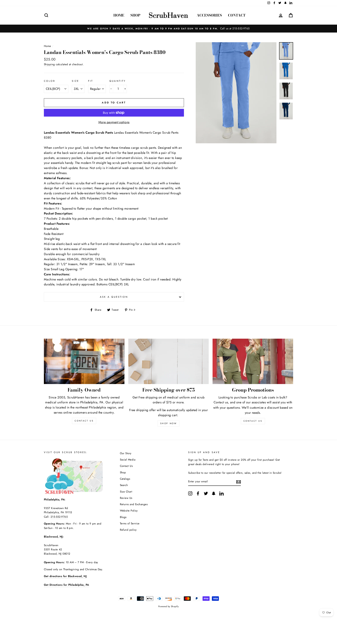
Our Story (125, 453)
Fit (90, 81)
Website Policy (129, 511)
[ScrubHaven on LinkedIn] (221, 493)
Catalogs (125, 479)
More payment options (114, 122)
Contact (237, 15)
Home (118, 15)
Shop (135, 15)
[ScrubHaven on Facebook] (198, 493)
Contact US (84, 420)
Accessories (209, 15)
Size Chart (126, 492)
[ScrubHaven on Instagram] (190, 493)
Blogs (123, 517)
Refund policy (128, 530)
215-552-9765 (59, 517)
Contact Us (252, 421)
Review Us (126, 498)
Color (49, 81)
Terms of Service (130, 523)
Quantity (117, 81)
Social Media (127, 460)
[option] (168, 28)
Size (75, 81)
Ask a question (114, 297)
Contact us (221, 402)
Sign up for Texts (198, 460)
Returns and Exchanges (134, 504)
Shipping (49, 64)
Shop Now (168, 423)
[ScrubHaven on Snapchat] (214, 493)
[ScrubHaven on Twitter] (206, 493)
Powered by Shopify (168, 606)
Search (124, 485)
